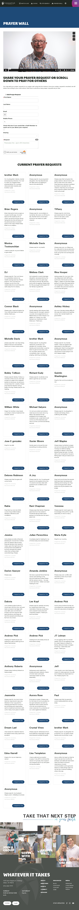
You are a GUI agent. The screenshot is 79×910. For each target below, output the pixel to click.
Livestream (69, 885)
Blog (55, 883)
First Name (7, 97)
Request (7, 139)
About (43, 880)
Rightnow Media (69, 888)
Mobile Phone (7, 118)
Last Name (6, 104)
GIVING (7, 903)
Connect (44, 889)
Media (68, 880)
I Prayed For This (18, 202)
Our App (56, 887)
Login (16, 903)
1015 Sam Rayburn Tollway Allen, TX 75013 (12, 882)
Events (43, 886)
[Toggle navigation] (75, 3)
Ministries (44, 883)
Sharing (5, 132)
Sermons (69, 883)
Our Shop (56, 885)
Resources (57, 880)
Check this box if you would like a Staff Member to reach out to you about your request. (20, 126)
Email (5, 111)
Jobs (54, 889)
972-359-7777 (8, 886)
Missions (44, 892)
